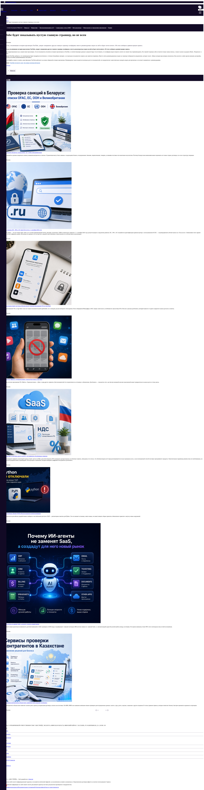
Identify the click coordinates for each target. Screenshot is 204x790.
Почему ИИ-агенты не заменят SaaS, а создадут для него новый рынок (20, 624)
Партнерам (64, 10)
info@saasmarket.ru (11, 2)
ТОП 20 (73, 10)
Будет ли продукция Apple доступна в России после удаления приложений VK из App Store (26, 306)
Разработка (8, 756)
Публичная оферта (40, 787)
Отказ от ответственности (52, 787)
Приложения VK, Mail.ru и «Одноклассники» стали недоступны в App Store (21, 379)
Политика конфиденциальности (9, 787)
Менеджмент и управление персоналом (94, 27)
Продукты (24, 10)
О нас (6, 730)
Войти (200, 9)
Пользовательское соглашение (26, 787)
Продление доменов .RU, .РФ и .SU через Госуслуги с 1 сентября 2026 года (21, 230)
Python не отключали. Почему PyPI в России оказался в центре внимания (21, 513)
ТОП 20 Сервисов (10, 760)
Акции (7, 753)
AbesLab (30, 779)
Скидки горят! (42, 10)
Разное (110, 27)
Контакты (53, 10)
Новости (26, 27)
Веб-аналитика (77, 27)
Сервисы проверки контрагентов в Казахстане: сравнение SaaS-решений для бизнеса (24, 702)
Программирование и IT (47, 27)
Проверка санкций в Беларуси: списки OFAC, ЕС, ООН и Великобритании (21, 152)
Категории (14, 10)
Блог (31, 10)
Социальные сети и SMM (63, 27)
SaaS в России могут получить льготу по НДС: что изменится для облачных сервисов (24, 456)
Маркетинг (34, 27)
